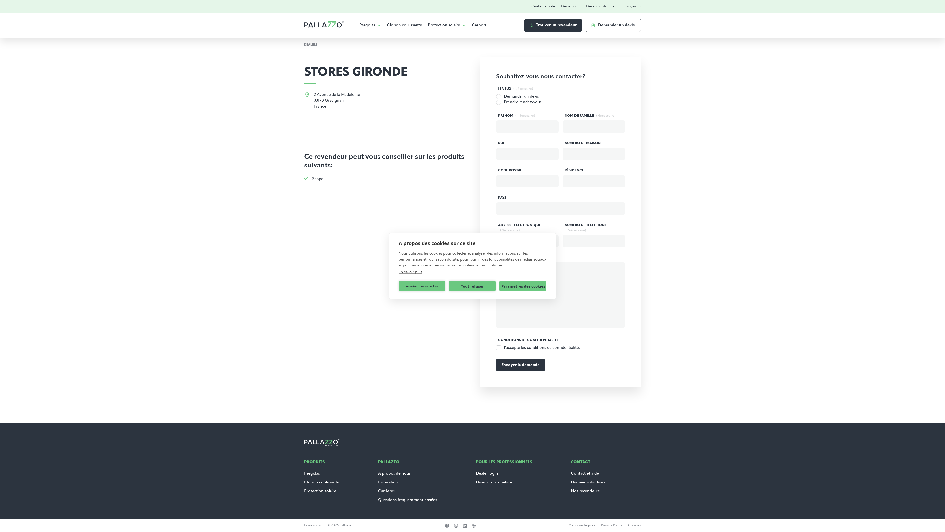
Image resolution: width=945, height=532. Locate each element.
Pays (502, 198)
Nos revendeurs (585, 491)
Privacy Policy (611, 525)
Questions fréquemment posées (407, 500)
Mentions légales (581, 525)
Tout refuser (472, 285)
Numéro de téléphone (586, 227)
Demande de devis (588, 482)
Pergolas (367, 25)
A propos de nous (394, 474)
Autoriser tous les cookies (422, 286)
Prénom (516, 116)
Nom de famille (590, 116)
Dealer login (570, 6)
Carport (479, 25)
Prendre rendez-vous (523, 102)
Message (517, 258)
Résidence (574, 170)
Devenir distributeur (602, 6)
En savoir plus (410, 271)
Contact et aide (543, 6)
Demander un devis (521, 97)
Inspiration (388, 482)
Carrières (386, 491)
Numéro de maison (583, 143)
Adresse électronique (519, 227)
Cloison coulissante (404, 25)
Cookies (634, 525)
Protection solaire (444, 25)
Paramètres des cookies (523, 285)
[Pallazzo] (324, 25)
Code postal (510, 170)
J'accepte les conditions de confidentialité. (542, 348)
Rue (501, 143)
